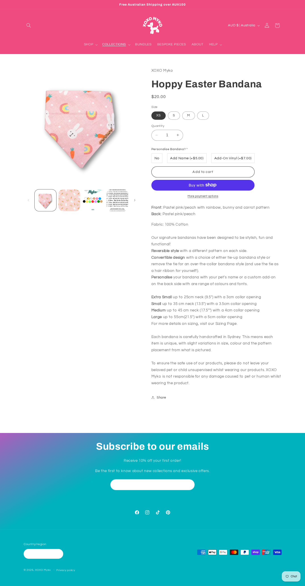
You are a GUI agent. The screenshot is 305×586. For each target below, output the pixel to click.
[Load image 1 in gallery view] (45, 200)
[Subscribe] (189, 484)
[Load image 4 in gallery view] (117, 200)
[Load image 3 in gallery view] (93, 200)
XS (158, 115)
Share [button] (161, 397)
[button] (29, 25)
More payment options (203, 196)
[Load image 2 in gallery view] (69, 200)
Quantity (157, 125)
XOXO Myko (43, 570)
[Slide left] (28, 200)
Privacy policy (65, 570)
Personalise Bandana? (169, 149)
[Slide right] (135, 200)
